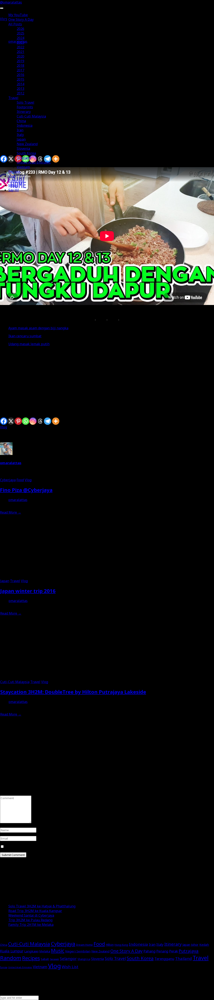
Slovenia (23, 148)
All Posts (15, 24)
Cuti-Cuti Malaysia (31, 116)
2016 (20, 74)
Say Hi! (13, 190)
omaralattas (10, 463)
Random (10, 958)
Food (20, 480)
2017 (20, 70)
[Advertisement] (107, 379)
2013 (20, 88)
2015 (20, 79)
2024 (20, 38)
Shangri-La (84, 959)
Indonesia (24, 125)
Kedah (204, 944)
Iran (20, 130)
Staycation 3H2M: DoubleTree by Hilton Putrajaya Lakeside (73, 691)
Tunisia (3, 967)
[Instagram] (33, 421)
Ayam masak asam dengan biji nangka (38, 328)
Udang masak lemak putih (29, 344)
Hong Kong (121, 945)
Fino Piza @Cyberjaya (26, 489)
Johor (195, 944)
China (21, 121)
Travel (13, 98)
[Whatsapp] (25, 421)
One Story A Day (21, 19)
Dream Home (84, 945)
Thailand (24, 157)
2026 (20, 28)
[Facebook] (3, 421)
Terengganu (164, 958)
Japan (21, 139)
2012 (20, 93)
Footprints (25, 107)
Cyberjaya (16, 180)
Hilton (110, 945)
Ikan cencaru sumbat (24, 336)
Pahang (149, 951)
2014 (20, 84)
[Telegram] (47, 421)
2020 (20, 56)
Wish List (70, 966)
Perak (173, 951)
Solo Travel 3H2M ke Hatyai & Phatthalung (41, 906)
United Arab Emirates (34, 162)
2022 (20, 47)
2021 (20, 51)
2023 (20, 42)
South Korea (26, 153)
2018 (20, 65)
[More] (55, 421)
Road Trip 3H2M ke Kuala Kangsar (35, 910)
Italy (20, 134)
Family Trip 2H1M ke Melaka (31, 924)
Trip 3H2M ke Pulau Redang (30, 920)
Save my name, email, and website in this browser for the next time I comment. (67, 846)
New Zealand (27, 144)
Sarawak (54, 959)
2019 (20, 61)
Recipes (14, 171)
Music (13, 185)
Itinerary (24, 111)
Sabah (45, 959)
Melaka (44, 951)
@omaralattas (11, 2)
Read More (10, 512)
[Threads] (40, 421)
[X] (11, 421)
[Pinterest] (18, 421)
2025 (20, 33)
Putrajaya (189, 951)
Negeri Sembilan (77, 951)
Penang (162, 951)
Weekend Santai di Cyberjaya (31, 915)
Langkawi (31, 951)
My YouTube (18, 15)
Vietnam (23, 167)
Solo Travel (25, 102)
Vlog (11, 176)
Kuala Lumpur (11, 950)
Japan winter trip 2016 (28, 590)
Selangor (68, 958)
